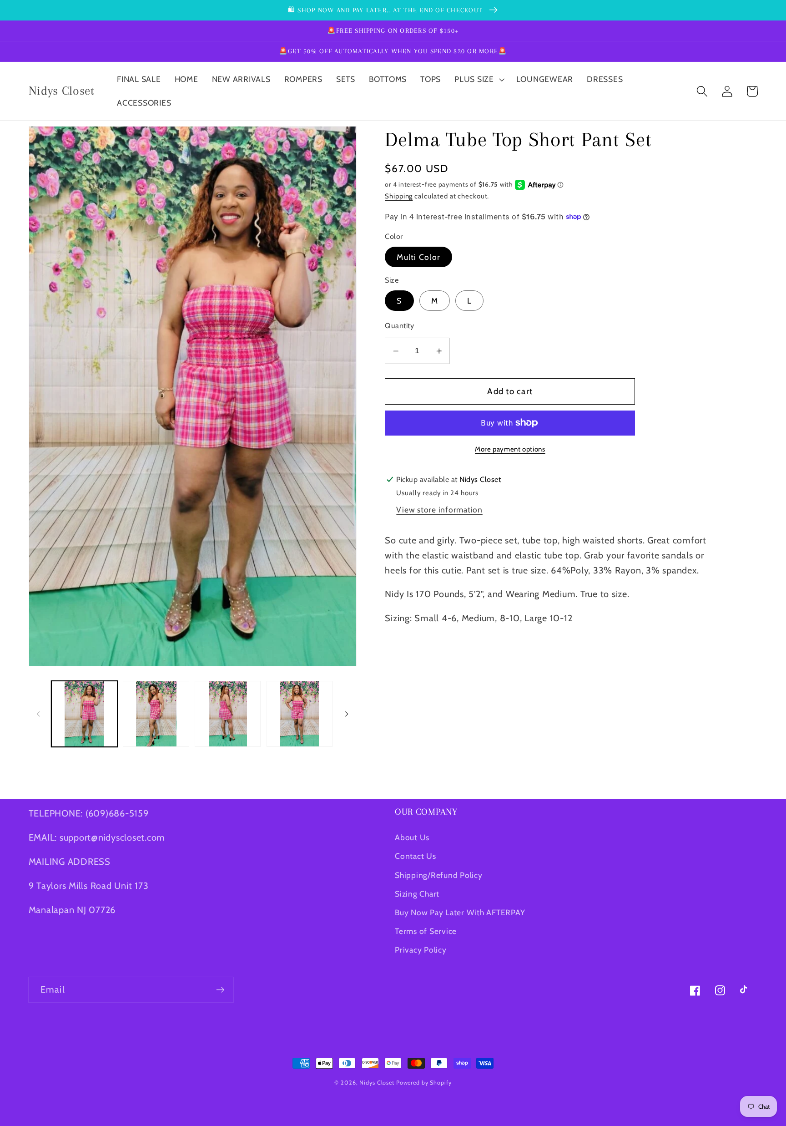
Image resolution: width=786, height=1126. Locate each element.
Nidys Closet (376, 1082)
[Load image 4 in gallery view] (300, 714)
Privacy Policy (421, 949)
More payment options (510, 449)
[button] (478, 79)
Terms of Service (426, 931)
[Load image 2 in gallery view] (156, 714)
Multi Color (418, 257)
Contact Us (415, 856)
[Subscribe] (220, 990)
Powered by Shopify (424, 1082)
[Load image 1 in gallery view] (84, 714)
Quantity (399, 325)
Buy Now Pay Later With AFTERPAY (460, 912)
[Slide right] (347, 714)
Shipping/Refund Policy (439, 875)
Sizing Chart (417, 893)
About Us (412, 837)
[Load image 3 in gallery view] (228, 714)
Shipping (399, 196)
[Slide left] (39, 714)
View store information (439, 509)
